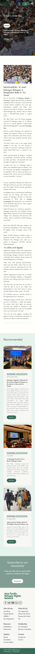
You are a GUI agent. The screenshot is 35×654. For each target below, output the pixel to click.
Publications (8, 627)
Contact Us (21, 637)
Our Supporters (9, 619)
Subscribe (17, 581)
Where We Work (24, 614)
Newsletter (7, 640)
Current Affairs (8, 642)
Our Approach (23, 611)
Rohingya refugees (23, 98)
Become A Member (24, 629)
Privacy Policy (16, 651)
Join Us (20, 640)
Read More (11, 417)
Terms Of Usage (7, 651)
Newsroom (7, 629)
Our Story (7, 611)
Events (6, 637)
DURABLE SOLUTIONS (17, 373)
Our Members (23, 627)
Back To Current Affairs (14, 16)
